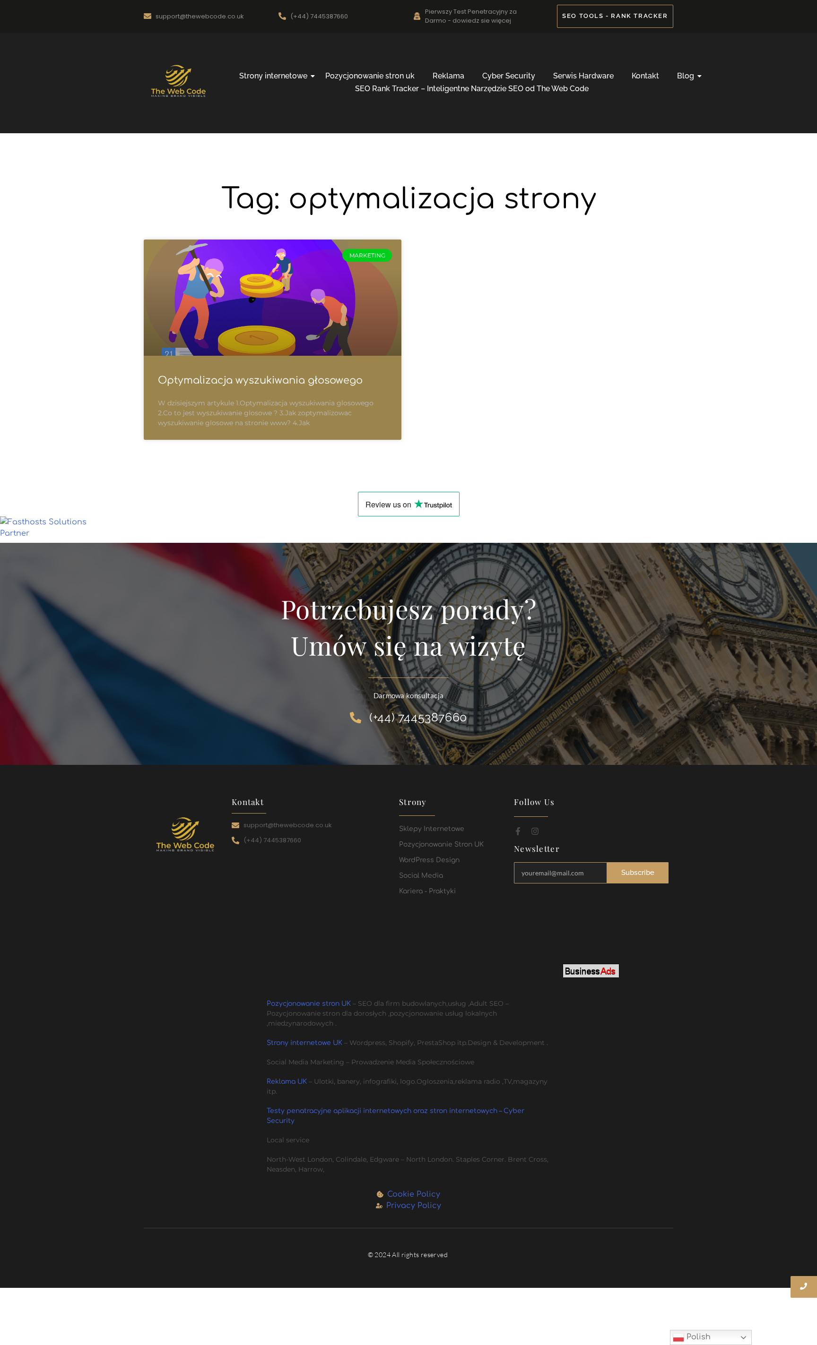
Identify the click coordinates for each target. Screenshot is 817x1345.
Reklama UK (288, 1081)
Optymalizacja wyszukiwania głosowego (260, 380)
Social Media (421, 875)
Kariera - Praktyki (427, 891)
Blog (685, 75)
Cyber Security (508, 75)
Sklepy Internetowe (431, 828)
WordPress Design (429, 860)
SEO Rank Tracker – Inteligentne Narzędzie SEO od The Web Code (472, 88)
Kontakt (645, 75)
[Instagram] (535, 831)
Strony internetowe (273, 75)
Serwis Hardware (583, 75)
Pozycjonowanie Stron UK (441, 844)
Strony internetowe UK (304, 1042)
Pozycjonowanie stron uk (370, 75)
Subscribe (638, 872)
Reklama (448, 75)
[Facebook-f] (518, 831)
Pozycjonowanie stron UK (309, 1003)
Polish (697, 1337)
